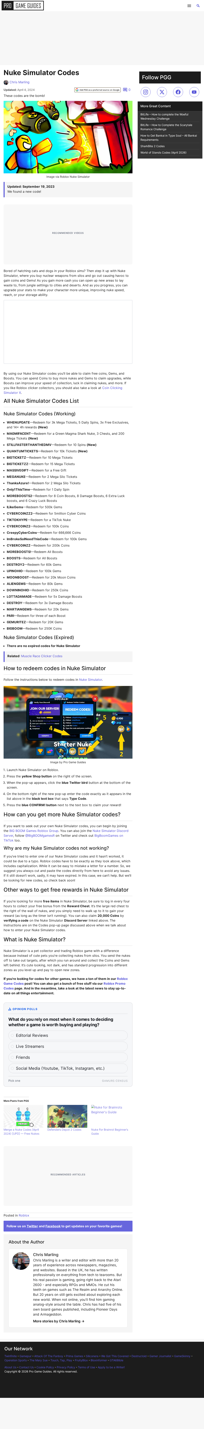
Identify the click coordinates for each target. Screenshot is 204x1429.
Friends (23, 1057)
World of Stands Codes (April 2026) (163, 152)
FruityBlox (81, 1360)
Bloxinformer (99, 1360)
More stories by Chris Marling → (58, 1321)
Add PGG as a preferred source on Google (99, 90)
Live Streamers (30, 1046)
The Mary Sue (38, 1360)
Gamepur (25, 1356)
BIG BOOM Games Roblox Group (33, 831)
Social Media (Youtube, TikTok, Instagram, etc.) (60, 1068)
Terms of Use (86, 1367)
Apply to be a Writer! (111, 1367)
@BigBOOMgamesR (40, 836)
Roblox (24, 1215)
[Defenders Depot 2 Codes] (67, 1116)
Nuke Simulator (90, 680)
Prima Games (74, 1356)
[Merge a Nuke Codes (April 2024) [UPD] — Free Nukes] (23, 1116)
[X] (162, 92)
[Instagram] (146, 92)
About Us (10, 1367)
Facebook (53, 1226)
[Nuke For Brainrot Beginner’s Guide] (111, 1116)
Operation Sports (15, 1360)
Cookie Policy (45, 1367)
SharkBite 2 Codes (152, 146)
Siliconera (92, 1356)
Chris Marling (19, 82)
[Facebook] (178, 92)
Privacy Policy (66, 1367)
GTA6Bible (116, 1360)
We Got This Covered (115, 1356)
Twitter (32, 1226)
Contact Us (26, 1367)
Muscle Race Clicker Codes (41, 656)
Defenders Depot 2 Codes (64, 1129)
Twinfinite (10, 1356)
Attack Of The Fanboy (48, 1356)
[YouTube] (194, 92)
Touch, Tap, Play (61, 1360)
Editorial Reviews (32, 1035)
